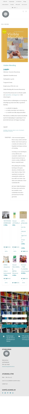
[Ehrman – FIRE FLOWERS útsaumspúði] (23, 258)
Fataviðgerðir (21, 130)
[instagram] (5, 392)
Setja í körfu (5, 249)
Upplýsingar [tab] (7, 137)
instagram (15, 95)
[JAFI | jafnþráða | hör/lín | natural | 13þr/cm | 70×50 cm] (23, 215)
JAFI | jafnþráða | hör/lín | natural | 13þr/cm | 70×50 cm (24, 231)
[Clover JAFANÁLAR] (14, 215)
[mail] (12, 392)
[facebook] (2, 392)
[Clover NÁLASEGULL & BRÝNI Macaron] (14, 258)
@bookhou (8, 95)
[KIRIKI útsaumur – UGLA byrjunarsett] (5, 258)
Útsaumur (11, 131)
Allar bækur (6, 24)
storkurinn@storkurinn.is (8, 366)
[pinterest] (7, 392)
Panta (22, 251)
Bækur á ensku (16, 130)
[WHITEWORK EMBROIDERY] (5, 215)
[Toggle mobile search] (23, 11)
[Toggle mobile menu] (26, 11)
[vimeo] (10, 392)
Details (7, 247)
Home (2, 24)
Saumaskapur (6, 131)
